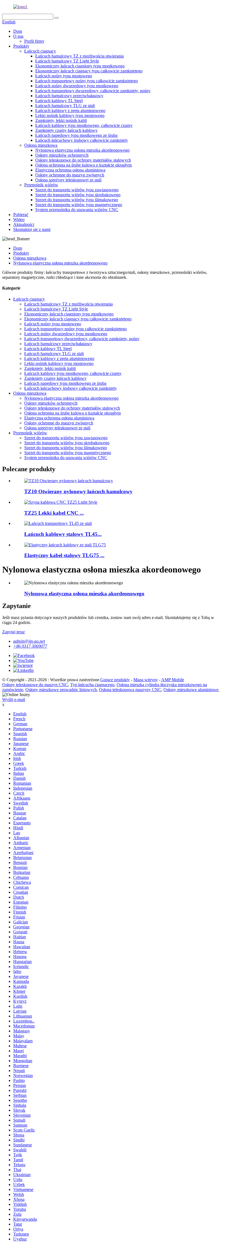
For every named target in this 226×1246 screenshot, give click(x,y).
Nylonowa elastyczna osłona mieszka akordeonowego (82, 150)
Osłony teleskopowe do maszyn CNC (35, 684)
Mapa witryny (145, 679)
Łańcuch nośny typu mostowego (63, 75)
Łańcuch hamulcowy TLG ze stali (65, 105)
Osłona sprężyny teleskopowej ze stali (68, 180)
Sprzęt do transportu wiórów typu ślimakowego (76, 199)
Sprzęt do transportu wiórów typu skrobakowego (77, 194)
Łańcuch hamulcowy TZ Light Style (67, 61)
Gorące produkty (115, 679)
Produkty (21, 46)
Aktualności (23, 224)
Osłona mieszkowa (40, 145)
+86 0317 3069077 (30, 646)
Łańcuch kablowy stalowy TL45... (63, 534)
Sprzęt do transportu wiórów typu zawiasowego (77, 189)
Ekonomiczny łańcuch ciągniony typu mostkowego (80, 66)
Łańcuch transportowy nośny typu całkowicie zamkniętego (86, 80)
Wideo (19, 219)
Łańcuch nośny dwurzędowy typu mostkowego (76, 85)
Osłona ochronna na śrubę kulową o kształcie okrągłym (83, 165)
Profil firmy (34, 41)
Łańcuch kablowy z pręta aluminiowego (70, 110)
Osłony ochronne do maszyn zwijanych (69, 175)
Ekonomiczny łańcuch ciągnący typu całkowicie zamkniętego (88, 71)
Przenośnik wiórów (41, 184)
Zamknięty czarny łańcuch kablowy (66, 130)
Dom (17, 31)
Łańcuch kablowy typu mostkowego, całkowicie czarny (84, 125)
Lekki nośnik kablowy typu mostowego (69, 115)
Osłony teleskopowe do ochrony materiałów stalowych (83, 160)
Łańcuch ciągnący (40, 51)
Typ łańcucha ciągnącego (92, 684)
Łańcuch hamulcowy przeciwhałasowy (69, 95)
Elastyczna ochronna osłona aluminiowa (70, 170)
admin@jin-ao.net (29, 641)
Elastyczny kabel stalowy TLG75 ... (64, 555)
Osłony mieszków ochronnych (61, 155)
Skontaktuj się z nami (31, 229)
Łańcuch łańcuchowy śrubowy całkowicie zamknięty (81, 140)
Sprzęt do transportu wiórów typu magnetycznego (78, 204)
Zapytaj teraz (13, 631)
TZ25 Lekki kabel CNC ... (54, 513)
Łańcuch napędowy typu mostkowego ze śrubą (76, 135)
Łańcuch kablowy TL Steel (59, 100)
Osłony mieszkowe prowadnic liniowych (61, 689)
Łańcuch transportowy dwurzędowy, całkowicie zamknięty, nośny (92, 90)
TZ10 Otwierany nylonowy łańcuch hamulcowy (78, 491)
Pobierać (20, 214)
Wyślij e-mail (13, 699)
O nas (18, 36)
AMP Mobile (172, 679)
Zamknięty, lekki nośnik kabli (61, 120)
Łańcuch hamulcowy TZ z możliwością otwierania (79, 56)
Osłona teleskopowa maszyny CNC (130, 689)
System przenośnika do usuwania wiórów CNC (76, 209)
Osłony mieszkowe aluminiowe (190, 689)
